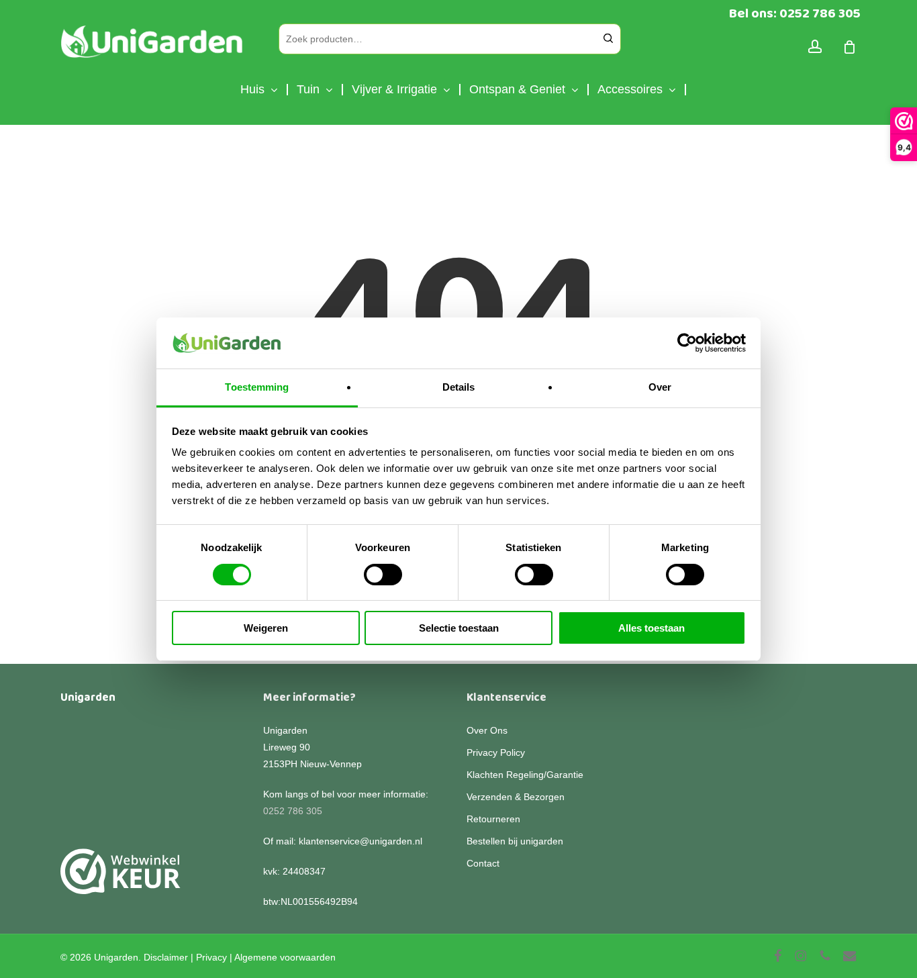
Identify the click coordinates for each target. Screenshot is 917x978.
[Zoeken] (608, 39)
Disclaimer (166, 957)
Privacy (211, 957)
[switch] (383, 574)
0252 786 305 (292, 810)
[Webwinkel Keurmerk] (120, 879)
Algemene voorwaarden (285, 957)
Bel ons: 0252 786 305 (795, 13)
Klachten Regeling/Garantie (525, 774)
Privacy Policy (496, 752)
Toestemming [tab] (257, 387)
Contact (483, 863)
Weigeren (266, 628)
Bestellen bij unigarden (515, 841)
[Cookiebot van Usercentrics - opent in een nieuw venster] (687, 343)
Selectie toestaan (459, 628)
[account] (815, 47)
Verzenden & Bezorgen (516, 796)
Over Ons (487, 730)
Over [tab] (659, 387)
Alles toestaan (651, 628)
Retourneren (493, 819)
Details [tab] (458, 387)
